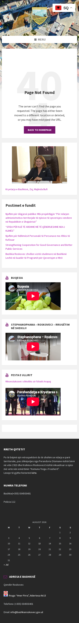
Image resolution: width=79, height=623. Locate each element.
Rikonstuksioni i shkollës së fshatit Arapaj (28, 381)
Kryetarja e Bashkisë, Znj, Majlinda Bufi (27, 189)
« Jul (6, 564)
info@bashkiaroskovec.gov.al (26, 612)
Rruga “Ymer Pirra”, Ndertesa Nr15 (27, 595)
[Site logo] (39, 28)
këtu (34, 472)
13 (39, 543)
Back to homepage (39, 130)
